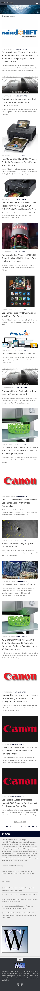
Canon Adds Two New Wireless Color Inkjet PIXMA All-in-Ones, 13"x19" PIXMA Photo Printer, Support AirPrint (19, 205)
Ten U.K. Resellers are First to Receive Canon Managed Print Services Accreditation (19, 502)
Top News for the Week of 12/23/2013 (19, 353)
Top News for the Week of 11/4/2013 (18, 584)
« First (6, 826)
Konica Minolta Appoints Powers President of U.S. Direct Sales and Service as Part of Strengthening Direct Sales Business (19, 915)
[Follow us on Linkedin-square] (18, 984)
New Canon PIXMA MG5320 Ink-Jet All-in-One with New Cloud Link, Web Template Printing (20, 750)
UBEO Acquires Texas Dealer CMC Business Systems (20, 895)
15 (33, 826)
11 (17, 826)
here (17, 860)
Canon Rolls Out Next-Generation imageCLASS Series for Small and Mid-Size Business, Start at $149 (20, 803)
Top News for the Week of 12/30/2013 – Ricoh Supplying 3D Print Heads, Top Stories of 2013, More (20, 258)
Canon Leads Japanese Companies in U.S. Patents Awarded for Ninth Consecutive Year (19, 102)
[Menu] (37, 2)
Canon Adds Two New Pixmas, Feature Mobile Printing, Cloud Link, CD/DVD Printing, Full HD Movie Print (20, 698)
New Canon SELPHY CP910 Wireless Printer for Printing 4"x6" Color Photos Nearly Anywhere (19, 162)
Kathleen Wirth (21, 49)
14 (29, 826)
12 (21, 826)
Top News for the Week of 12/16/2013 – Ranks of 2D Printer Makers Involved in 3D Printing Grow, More (20, 450)
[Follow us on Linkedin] (21, 984)
